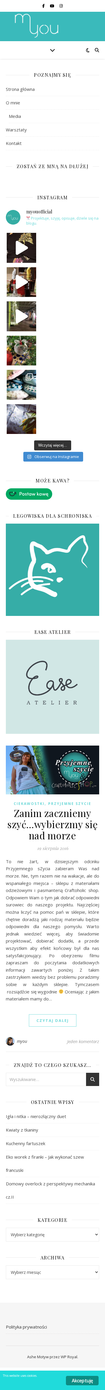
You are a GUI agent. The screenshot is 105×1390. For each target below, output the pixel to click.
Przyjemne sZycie (69, 803)
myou (22, 1041)
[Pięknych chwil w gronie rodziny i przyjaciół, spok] (21, 351)
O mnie (13, 103)
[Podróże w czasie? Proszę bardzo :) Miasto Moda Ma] (21, 316)
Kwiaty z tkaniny (22, 1130)
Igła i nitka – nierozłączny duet (36, 1116)
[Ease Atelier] (52, 494)
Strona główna (20, 89)
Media (15, 116)
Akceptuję (82, 1380)
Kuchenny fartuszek (25, 1143)
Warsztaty (16, 130)
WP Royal (69, 1356)
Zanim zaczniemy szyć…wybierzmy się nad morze (52, 824)
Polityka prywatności (26, 1327)
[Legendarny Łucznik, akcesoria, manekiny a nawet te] (21, 282)
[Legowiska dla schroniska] (52, 570)
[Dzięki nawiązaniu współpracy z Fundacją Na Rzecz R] (21, 385)
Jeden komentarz (83, 1041)
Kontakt (14, 143)
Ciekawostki (29, 803)
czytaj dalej (52, 1020)
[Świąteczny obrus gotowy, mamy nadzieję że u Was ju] (21, 419)
